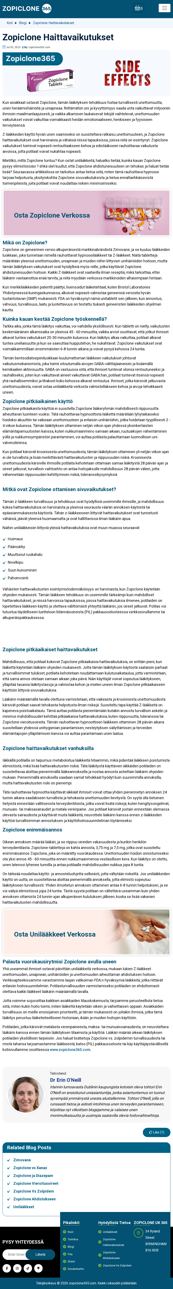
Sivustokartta (76, 1268)
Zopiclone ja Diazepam (33, 1175)
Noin (70, 1231)
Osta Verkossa (52, 215)
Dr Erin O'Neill (65, 1080)
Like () (158, 1132)
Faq (70, 1254)
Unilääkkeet (47, 934)
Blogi (71, 1246)
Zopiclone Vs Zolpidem (33, 1191)
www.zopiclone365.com (70, 1049)
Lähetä (40, 1254)
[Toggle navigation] (164, 8)
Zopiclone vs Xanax (30, 1168)
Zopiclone (45, 215)
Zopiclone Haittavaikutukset (113, 1242)
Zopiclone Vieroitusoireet (35, 1183)
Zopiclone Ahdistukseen (34, 1199)
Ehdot (71, 1261)
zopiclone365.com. (83, 1283)
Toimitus (73, 1239)
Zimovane (22, 1160)
